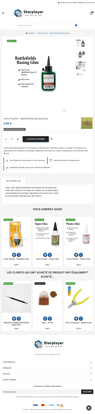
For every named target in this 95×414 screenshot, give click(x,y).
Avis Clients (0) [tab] (13, 181)
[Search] (76, 25)
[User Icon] (86, 13)
